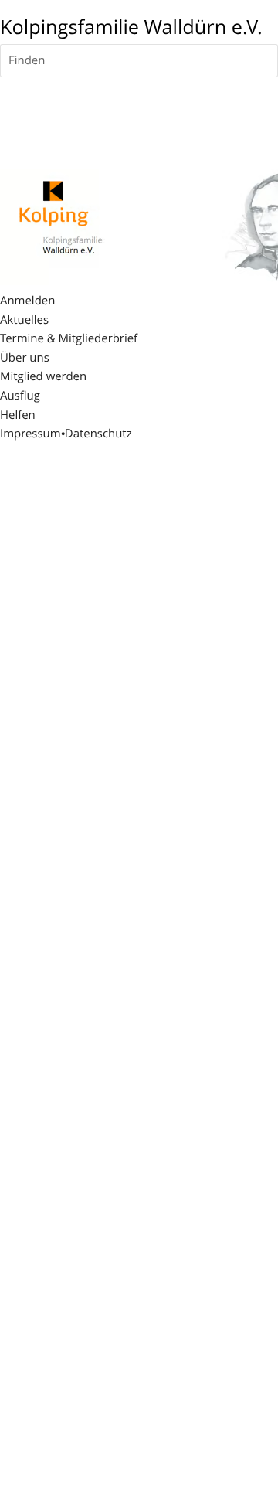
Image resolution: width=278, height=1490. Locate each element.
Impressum (30, 433)
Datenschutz (98, 433)
